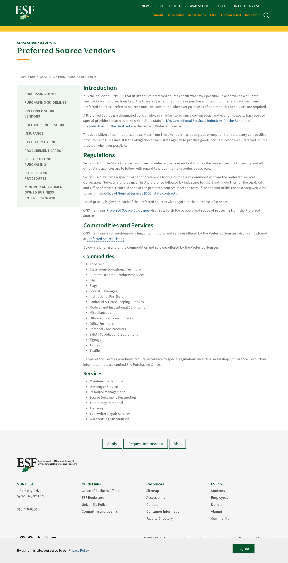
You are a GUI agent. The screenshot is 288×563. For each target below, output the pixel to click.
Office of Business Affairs (100, 490)
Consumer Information (163, 511)
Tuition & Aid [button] (230, 15)
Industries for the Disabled (109, 126)
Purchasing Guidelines (45, 102)
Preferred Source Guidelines (127, 210)
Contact (238, 6)
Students (218, 490)
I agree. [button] (243, 548)
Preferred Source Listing (105, 238)
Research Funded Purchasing (40, 162)
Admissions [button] (197, 15)
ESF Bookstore (93, 497)
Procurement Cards (42, 150)
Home (23, 77)
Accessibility (155, 497)
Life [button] (213, 15)
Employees (219, 497)
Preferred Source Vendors (40, 114)
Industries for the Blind (225, 120)
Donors (216, 504)
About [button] (159, 15)
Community (220, 518)
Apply (112, 444)
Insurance (33, 133)
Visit (177, 444)
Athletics (177, 6)
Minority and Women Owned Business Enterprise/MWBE (43, 192)
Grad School (200, 6)
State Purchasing (40, 142)
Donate (220, 6)
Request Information (145, 444)
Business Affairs (42, 77)
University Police (94, 504)
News (146, 6)
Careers (152, 504)
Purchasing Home (40, 93)
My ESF (254, 6)
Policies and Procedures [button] (35, 175)
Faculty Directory (159, 518)
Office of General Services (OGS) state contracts (140, 193)
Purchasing (67, 77)
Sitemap (152, 490)
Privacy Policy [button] (79, 550)
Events (159, 6)
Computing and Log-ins (100, 511)
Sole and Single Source (45, 125)
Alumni (216, 511)
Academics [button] (176, 15)
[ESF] (24, 12)
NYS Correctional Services (185, 120)
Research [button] (252, 15)
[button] (266, 15)
